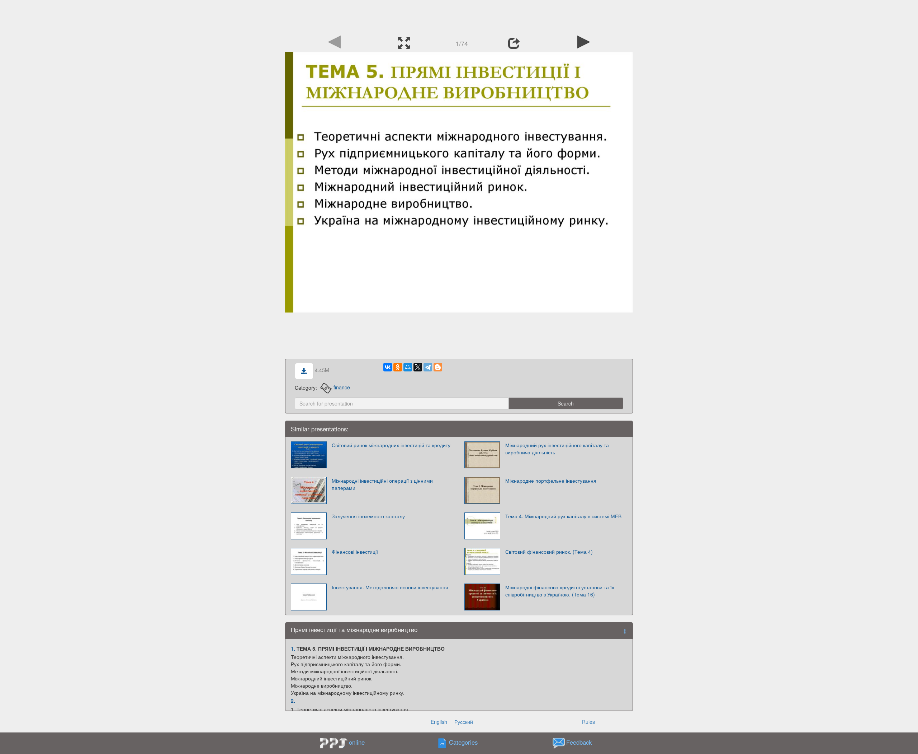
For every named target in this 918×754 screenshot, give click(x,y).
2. (293, 700)
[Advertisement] (459, 16)
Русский (463, 721)
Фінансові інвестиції (355, 551)
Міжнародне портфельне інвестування (550, 480)
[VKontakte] (387, 367)
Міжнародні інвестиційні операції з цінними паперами (382, 484)
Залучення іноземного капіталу (368, 516)
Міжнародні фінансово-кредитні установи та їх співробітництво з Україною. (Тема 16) (559, 591)
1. (293, 648)
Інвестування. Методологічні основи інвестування (390, 587)
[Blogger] (438, 367)
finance (341, 387)
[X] (417, 367)
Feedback (579, 742)
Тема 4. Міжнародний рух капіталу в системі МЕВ (563, 516)
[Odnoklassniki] (397, 367)
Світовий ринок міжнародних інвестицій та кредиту (391, 445)
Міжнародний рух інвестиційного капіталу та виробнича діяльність (557, 448)
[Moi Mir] (407, 367)
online (357, 742)
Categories (463, 742)
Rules (588, 721)
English (439, 721)
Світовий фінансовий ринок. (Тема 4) (549, 551)
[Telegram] (427, 367)
